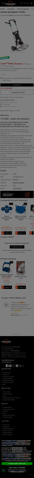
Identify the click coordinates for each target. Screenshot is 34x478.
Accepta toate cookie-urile (17, 463)
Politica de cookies (22, 456)
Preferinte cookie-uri (17, 471)
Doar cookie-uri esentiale (17, 467)
